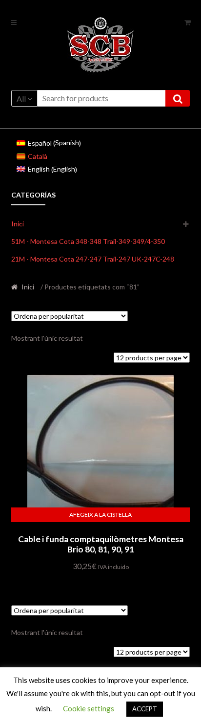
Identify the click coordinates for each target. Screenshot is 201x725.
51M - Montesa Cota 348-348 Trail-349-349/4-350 (88, 241)
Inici (17, 224)
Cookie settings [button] (88, 708)
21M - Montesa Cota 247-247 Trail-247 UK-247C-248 (92, 259)
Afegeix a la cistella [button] (100, 514)
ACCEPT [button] (144, 709)
